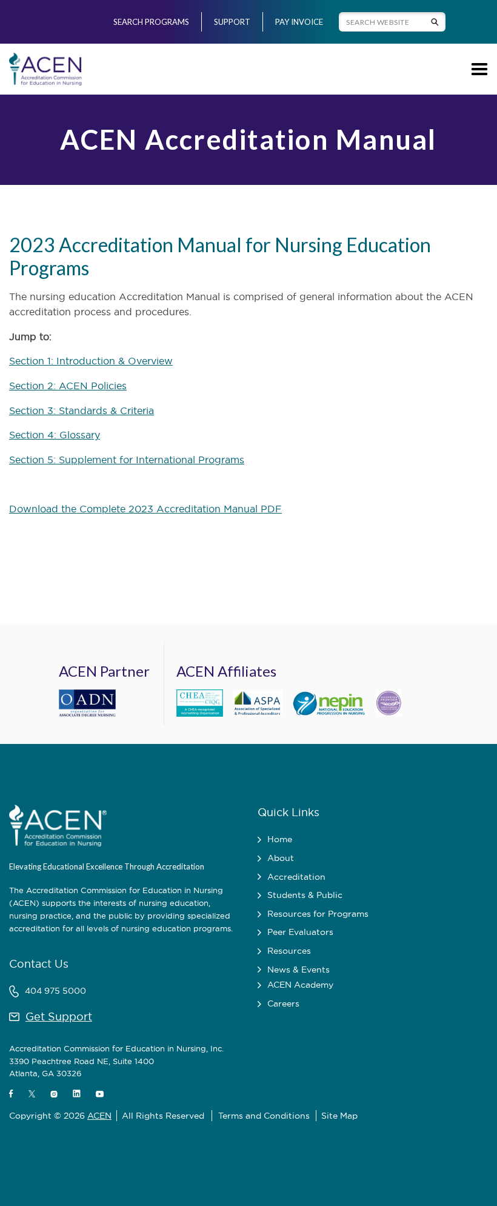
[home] (45, 69)
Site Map (339, 1115)
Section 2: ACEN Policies (68, 386)
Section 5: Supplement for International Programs (126, 460)
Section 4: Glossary (54, 435)
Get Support (58, 1016)
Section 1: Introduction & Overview (91, 361)
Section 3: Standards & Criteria (81, 410)
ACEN (99, 1115)
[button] (477, 69)
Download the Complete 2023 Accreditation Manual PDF (145, 509)
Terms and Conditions (264, 1115)
